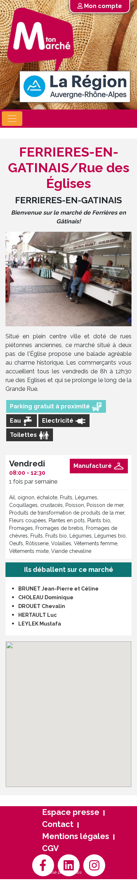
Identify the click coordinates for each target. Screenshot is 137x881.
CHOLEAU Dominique (45, 597)
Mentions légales (75, 836)
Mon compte (102, 6)
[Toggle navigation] (12, 118)
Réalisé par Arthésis (61, 872)
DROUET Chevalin (41, 606)
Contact (57, 824)
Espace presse (70, 812)
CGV (50, 848)
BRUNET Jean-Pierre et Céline (58, 589)
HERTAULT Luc (37, 615)
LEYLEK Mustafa (39, 624)
